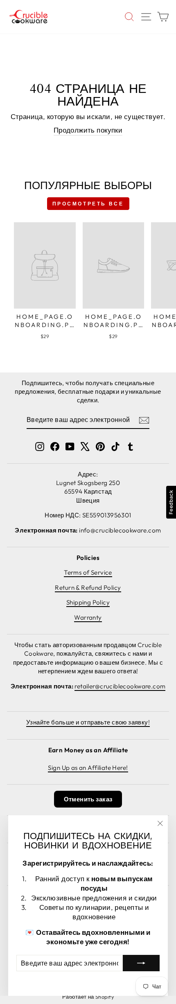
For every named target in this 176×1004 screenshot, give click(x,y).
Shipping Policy (88, 602)
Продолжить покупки (88, 130)
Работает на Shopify (88, 996)
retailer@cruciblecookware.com (119, 686)
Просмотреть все (88, 204)
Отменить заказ (88, 799)
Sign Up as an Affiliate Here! (88, 768)
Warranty (88, 617)
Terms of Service (88, 572)
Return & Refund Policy (88, 587)
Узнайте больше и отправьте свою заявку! (88, 722)
